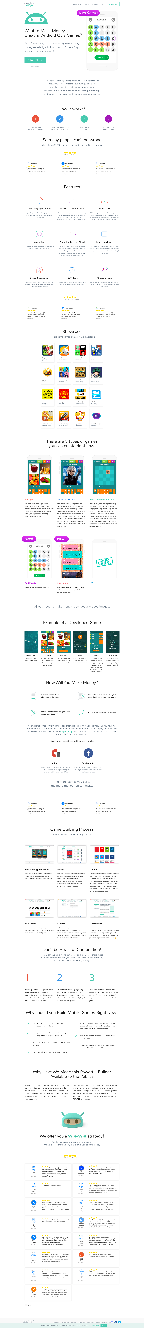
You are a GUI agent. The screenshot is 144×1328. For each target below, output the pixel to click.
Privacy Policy (81, 1322)
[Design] (72, 854)
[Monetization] (105, 909)
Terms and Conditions (101, 1322)
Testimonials (65, 1322)
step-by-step (66, 731)
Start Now (35, 60)
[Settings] (72, 909)
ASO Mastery (57, 1322)
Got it (104, 1325)
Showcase (95, 4)
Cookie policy (95, 1325)
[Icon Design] (39, 909)
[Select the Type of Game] (39, 854)
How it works (77, 4)
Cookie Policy (90, 1322)
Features (86, 4)
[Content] (105, 854)
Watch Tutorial (35, 66)
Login (102, 4)
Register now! (113, 4)
